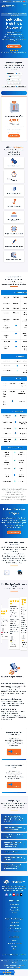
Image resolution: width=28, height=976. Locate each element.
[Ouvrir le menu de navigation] (24, 6)
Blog (14, 949)
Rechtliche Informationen (10, 965)
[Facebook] (17, 894)
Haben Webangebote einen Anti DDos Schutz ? (13, 858)
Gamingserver (14, 925)
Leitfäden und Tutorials (15, 943)
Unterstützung (7, 1)
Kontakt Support (14, 532)
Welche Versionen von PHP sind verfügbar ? (13, 836)
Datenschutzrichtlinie (12, 967)
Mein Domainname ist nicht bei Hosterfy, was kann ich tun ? (13, 828)
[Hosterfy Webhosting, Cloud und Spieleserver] (8, 6)
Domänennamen (15, 931)
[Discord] (6, 894)
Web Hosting (15, 922)
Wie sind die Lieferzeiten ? (11, 852)
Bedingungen (21, 965)
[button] (25, 1)
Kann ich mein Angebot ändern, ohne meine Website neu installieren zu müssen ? (13, 844)
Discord (14, 946)
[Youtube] (14, 894)
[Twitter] (10, 894)
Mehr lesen (16, 754)
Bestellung (15, 135)
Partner (14, 913)
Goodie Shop (15, 907)
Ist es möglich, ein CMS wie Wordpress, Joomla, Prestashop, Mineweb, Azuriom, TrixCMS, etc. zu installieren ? (13, 819)
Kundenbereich (18, 1)
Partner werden (14, 910)
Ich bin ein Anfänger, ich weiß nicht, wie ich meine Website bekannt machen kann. (12, 866)
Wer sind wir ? (14, 904)
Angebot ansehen (13, 46)
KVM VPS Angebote (15, 928)
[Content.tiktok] (21, 894)
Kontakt (14, 940)
